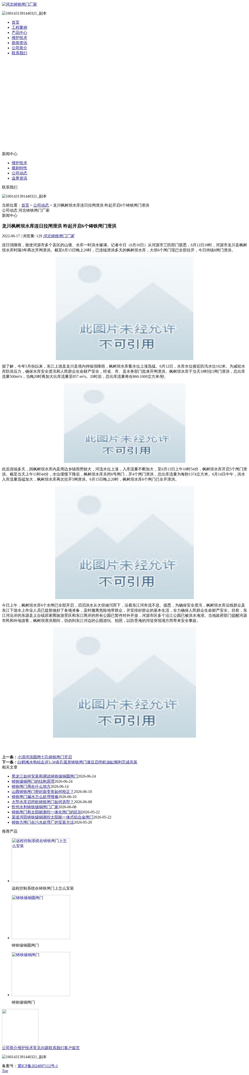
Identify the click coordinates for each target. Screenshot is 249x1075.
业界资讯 (19, 178)
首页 (15, 22)
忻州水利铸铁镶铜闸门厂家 (35, 807)
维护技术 (19, 38)
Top (5, 1071)
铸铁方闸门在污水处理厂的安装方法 (43, 822)
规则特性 (19, 168)
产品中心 (19, 32)
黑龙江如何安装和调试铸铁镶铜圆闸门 (45, 776)
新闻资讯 (19, 43)
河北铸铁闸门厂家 (58, 236)
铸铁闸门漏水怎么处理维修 (35, 797)
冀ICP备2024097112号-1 (38, 1066)
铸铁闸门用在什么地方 (31, 786)
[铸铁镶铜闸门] (41, 995)
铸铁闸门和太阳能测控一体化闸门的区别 (47, 812)
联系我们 (19, 53)
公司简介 (19, 48)
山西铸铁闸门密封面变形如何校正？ (43, 792)
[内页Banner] (124, 106)
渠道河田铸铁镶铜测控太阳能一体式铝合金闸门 (52, 817)
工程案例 (19, 27)
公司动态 (19, 173)
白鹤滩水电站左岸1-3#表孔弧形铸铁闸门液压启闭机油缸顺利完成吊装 (77, 762)
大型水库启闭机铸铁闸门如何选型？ (43, 802)
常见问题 (41, 1048)
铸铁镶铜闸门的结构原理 (33, 781)
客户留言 (72, 1048)
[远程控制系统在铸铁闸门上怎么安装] (41, 881)
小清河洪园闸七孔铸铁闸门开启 (45, 757)
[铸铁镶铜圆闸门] (41, 938)
